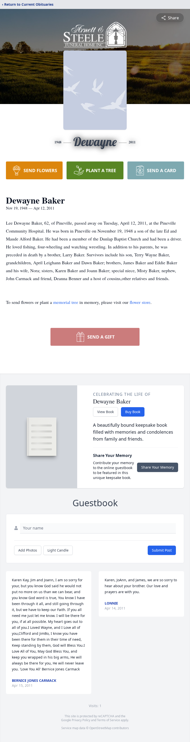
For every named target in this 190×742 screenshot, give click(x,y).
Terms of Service (108, 720)
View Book (105, 411)
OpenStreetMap (100, 728)
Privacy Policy (81, 720)
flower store (140, 302)
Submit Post (162, 550)
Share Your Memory (157, 467)
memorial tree (65, 302)
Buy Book (132, 411)
